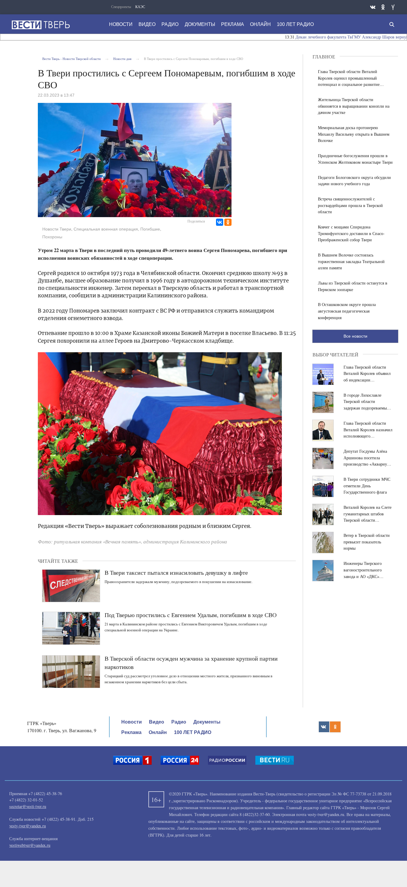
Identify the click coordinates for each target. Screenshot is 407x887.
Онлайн (260, 24)
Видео (147, 24)
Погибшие (150, 229)
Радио (169, 24)
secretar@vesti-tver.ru (27, 806)
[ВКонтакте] (219, 222)
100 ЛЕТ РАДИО (295, 24)
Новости (121, 24)
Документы (200, 24)
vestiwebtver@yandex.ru (29, 845)
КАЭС (140, 6)
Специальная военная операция (106, 229)
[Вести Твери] (40, 25)
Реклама (232, 24)
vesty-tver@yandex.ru (27, 826)
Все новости (355, 336)
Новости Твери (56, 229)
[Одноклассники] (228, 222)
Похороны (52, 236)
